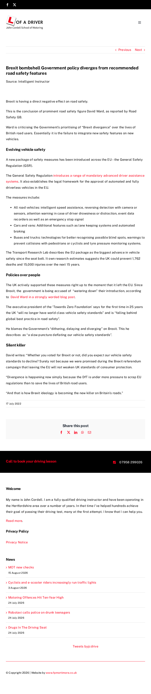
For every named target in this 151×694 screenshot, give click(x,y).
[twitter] (14, 4)
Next (138, 50)
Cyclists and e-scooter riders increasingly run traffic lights (52, 582)
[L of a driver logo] (25, 17)
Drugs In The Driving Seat (27, 627)
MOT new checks (21, 567)
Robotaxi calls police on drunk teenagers (39, 612)
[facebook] (7, 4)
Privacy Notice (17, 542)
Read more (14, 521)
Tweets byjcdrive (85, 646)
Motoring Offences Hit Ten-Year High (36, 597)
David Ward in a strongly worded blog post (42, 297)
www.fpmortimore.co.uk (61, 672)
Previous (124, 50)
